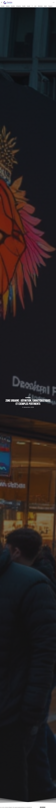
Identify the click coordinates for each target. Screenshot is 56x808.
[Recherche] (51, 2)
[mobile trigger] (2, 2)
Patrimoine (28, 398)
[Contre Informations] (8, 2)
